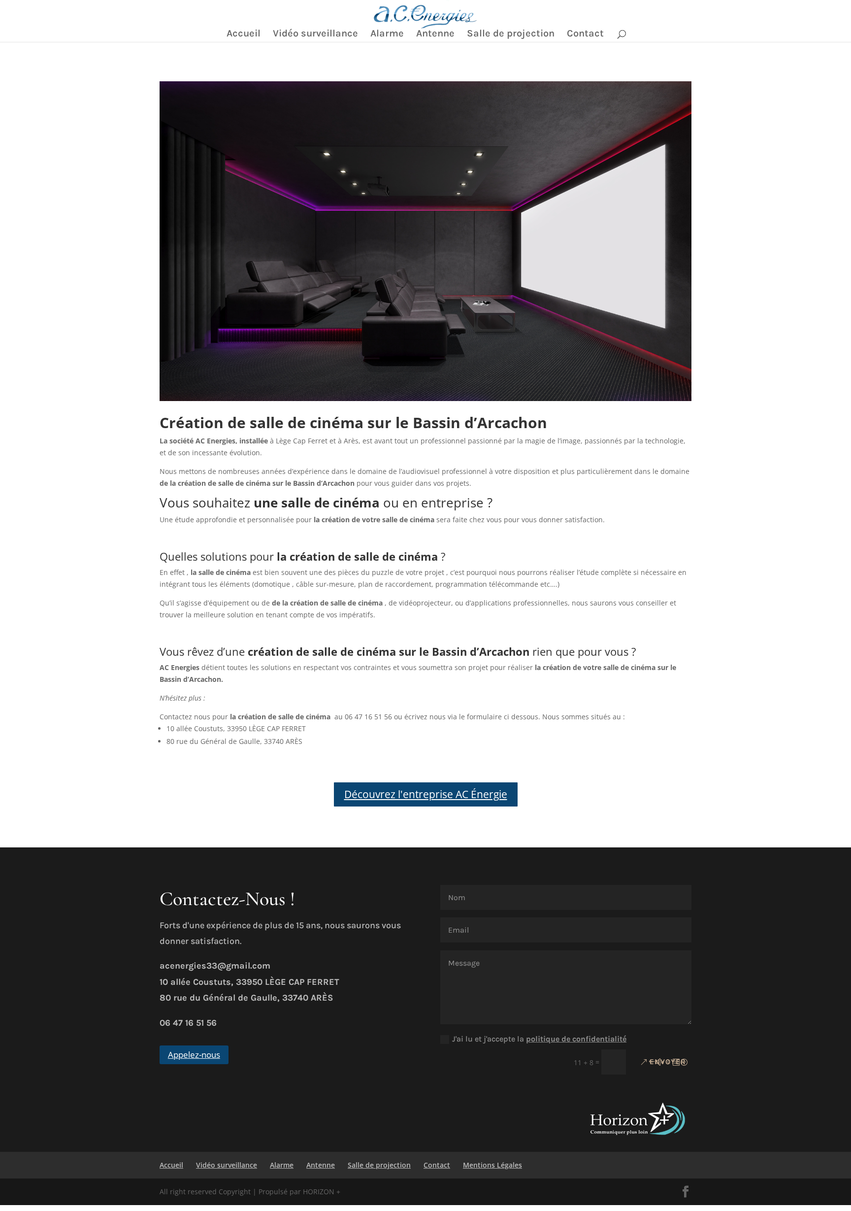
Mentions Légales (492, 1165)
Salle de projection (511, 34)
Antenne (435, 34)
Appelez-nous (194, 1054)
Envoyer (668, 1061)
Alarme (387, 34)
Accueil (244, 34)
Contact (585, 34)
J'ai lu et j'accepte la (539, 1038)
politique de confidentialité (576, 1038)
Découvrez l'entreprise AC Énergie (425, 794)
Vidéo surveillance (315, 34)
